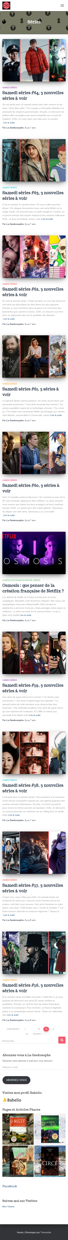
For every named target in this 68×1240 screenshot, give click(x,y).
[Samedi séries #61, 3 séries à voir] (34, 356)
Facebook (9, 1186)
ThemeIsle (45, 1232)
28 (27, 1034)
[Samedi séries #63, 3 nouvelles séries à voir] (34, 160)
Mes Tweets (8, 1206)
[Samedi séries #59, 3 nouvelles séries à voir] (34, 653)
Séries (36, 580)
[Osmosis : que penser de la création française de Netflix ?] (34, 553)
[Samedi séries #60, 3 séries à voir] (34, 453)
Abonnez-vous (16, 1080)
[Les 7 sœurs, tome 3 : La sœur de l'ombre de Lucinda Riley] (18, 1129)
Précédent (13, 1029)
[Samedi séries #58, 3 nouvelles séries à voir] (34, 753)
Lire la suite (9, 122)
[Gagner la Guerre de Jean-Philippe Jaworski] (18, 1161)
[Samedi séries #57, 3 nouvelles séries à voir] (34, 852)
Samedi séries (9, 88)
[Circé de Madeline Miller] (50, 1161)
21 (53, 1029)
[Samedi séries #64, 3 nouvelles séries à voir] (34, 60)
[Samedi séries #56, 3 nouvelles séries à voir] (34, 953)
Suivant (37, 1034)
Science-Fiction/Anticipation (17, 580)
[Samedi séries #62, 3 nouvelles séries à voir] (34, 256)
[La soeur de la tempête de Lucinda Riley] (50, 1129)
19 (39, 1029)
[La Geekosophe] (7, 6)
